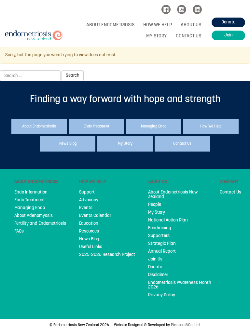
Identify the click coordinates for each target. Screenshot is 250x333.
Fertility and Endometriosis (40, 223)
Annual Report (162, 251)
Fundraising (159, 228)
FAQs (19, 231)
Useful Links (90, 247)
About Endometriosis (110, 25)
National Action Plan (168, 220)
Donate (155, 267)
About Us (191, 25)
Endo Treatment (29, 200)
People (154, 205)
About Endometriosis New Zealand (173, 194)
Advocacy (88, 200)
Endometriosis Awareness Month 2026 (179, 285)
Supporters (159, 236)
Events (85, 208)
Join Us (155, 259)
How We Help (157, 25)
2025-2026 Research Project (107, 255)
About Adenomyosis (33, 216)
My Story (156, 36)
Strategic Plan (162, 244)
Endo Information (31, 192)
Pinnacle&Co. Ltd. (186, 325)
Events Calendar (95, 216)
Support (87, 192)
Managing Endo (29, 208)
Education (88, 223)
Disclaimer (158, 275)
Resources (89, 231)
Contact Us (188, 36)
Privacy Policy (161, 295)
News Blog (89, 239)
